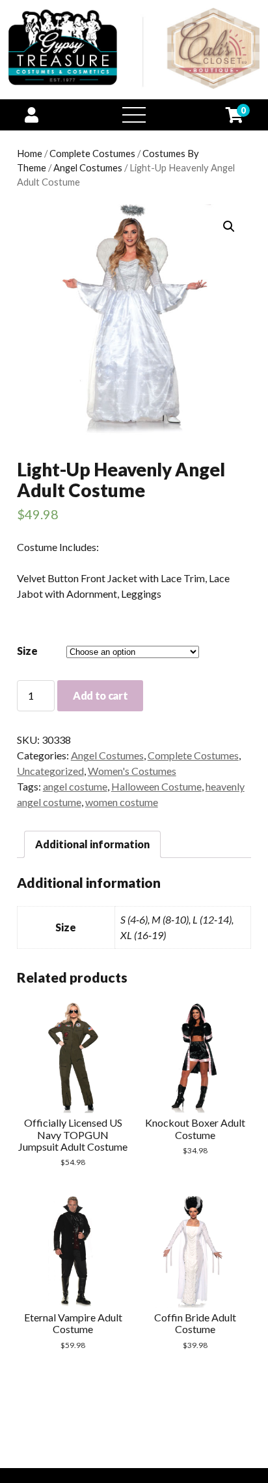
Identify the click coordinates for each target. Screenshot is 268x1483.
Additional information (92, 844)
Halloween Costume (156, 786)
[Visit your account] (31, 114)
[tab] (92, 844)
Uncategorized (50, 771)
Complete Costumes (92, 153)
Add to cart (100, 695)
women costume (121, 802)
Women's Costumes (132, 771)
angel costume (75, 786)
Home (29, 153)
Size (27, 650)
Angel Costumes (87, 167)
